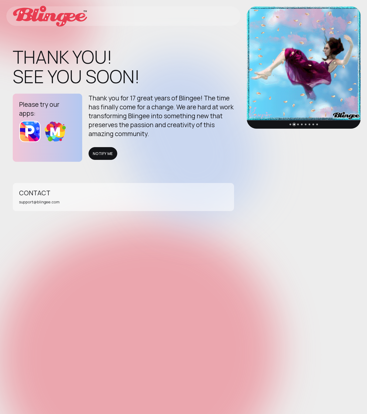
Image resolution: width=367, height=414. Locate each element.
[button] (290, 124)
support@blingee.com (39, 201)
